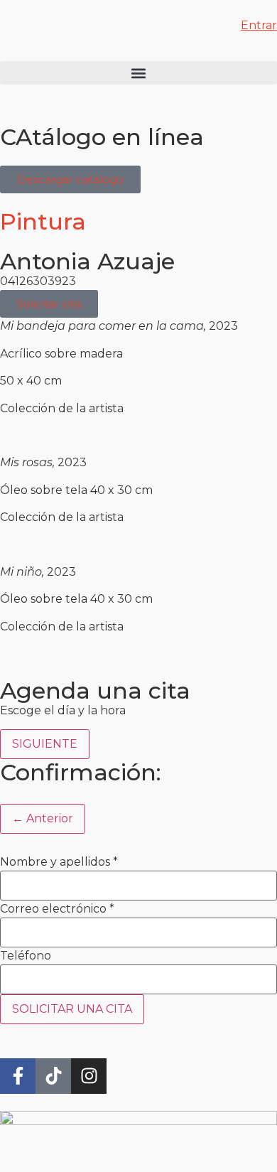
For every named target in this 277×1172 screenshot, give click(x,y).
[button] (138, 73)
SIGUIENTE (44, 744)
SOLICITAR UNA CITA (72, 1009)
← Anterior (42, 818)
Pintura (43, 221)
